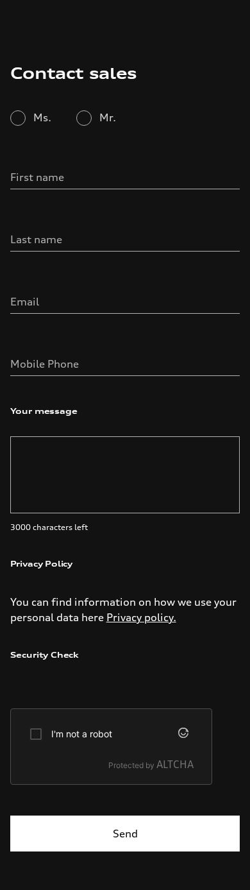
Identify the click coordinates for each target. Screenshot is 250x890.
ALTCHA (175, 764)
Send (125, 833)
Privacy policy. (141, 617)
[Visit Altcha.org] (186, 734)
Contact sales (73, 73)
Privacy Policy (41, 564)
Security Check (44, 655)
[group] (111, 746)
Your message (44, 411)
